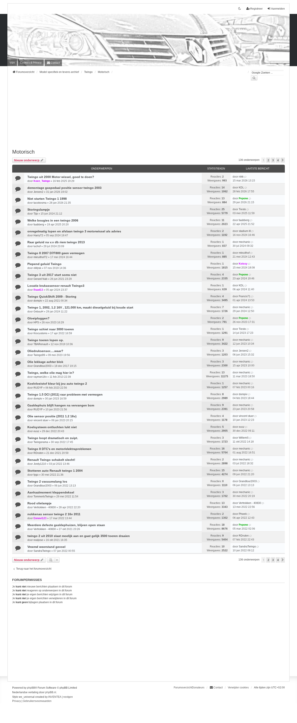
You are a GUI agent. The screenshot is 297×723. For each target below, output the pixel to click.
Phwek (243, 513)
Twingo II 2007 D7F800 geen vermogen (56, 253)
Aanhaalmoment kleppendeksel (50, 492)
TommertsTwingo (43, 496)
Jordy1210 (39, 463)
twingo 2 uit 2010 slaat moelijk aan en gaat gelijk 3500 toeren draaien (78, 536)
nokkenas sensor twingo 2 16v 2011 (53, 514)
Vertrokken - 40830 (44, 507)
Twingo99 (39, 355)
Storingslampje (38, 209)
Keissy (243, 263)
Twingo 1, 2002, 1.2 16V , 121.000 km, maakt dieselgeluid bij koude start (80, 307)
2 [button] (268, 160)
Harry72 (38, 235)
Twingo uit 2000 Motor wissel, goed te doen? (60, 177)
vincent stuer (40, 420)
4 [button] (278, 160)
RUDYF (38, 387)
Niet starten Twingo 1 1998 (47, 198)
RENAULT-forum (48, 34)
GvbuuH (38, 311)
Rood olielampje (39, 503)
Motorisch (23, 152)
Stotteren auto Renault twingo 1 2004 (55, 470)
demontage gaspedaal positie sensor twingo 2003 (64, 188)
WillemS (244, 437)
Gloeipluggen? (38, 318)
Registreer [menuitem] (256, 8)
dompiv (37, 300)
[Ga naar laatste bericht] (245, 177)
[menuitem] (31, 62)
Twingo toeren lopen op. (45, 340)
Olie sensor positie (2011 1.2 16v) (52, 416)
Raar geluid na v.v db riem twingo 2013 (56, 242)
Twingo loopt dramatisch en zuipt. (52, 438)
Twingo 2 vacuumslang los (47, 481)
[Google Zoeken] (254, 78)
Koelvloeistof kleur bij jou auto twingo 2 (57, 383)
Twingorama (40, 442)
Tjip (35, 213)
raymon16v (40, 376)
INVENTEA (54, 696)
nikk (241, 176)
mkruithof (244, 252)
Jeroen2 (38, 191)
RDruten (38, 453)
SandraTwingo (42, 550)
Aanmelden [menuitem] (278, 8)
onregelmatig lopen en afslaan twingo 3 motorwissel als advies (74, 231)
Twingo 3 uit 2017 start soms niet (52, 275)
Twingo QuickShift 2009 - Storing (51, 296)
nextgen (68, 696)
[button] (282, 160)
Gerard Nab (40, 278)
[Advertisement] (142, 117)
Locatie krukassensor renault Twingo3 (55, 285)
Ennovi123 (40, 518)
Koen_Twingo (41, 181)
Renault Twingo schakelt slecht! (51, 459)
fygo (35, 474)
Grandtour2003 (42, 365)
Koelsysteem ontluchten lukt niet (52, 427)
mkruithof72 (40, 257)
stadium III (245, 231)
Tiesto (242, 209)
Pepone (243, 198)
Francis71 (244, 296)
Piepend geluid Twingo (44, 264)
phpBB (31, 687)
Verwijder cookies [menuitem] (238, 687)
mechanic (244, 241)
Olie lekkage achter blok (45, 362)
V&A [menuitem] (12, 62)
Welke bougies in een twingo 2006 (52, 220)
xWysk (37, 268)
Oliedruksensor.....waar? (45, 351)
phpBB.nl (50, 692)
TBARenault (40, 344)
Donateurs (198, 687)
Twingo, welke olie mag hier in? (50, 372)
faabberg (38, 224)
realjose (38, 540)
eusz (36, 431)
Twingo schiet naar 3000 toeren (50, 329)
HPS (36, 322)
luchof (37, 246)
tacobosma (40, 202)
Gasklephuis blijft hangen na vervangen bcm (60, 405)
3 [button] (273, 160)
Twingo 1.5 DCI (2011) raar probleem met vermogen (65, 394)
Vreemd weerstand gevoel (46, 547)
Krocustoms (40, 333)
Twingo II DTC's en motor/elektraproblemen (59, 449)
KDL (241, 187)
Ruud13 (38, 289)
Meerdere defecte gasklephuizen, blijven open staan (66, 525)
